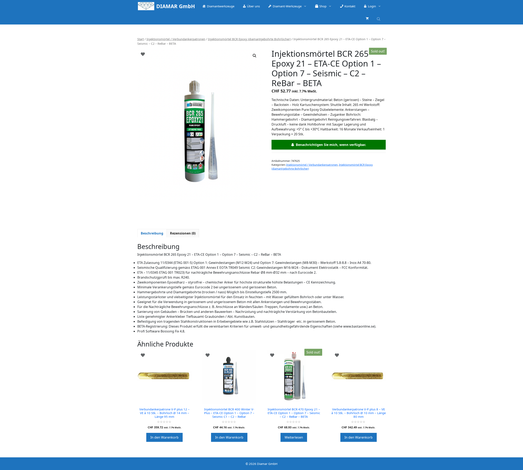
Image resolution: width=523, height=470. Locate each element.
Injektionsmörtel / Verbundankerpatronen (175, 39)
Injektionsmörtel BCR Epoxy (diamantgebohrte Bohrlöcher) (249, 39)
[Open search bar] (379, 18)
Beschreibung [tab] (152, 233)
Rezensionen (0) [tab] (183, 233)
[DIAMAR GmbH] (146, 6)
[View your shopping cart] (367, 18)
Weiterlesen (294, 437)
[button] (254, 55)
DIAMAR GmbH (175, 6)
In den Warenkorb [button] (164, 437)
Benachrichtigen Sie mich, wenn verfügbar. (330, 144)
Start (140, 39)
